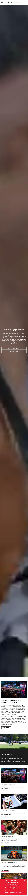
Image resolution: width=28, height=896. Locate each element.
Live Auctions (7, 837)
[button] (25, 2)
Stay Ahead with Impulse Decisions (11, 881)
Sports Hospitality (9, 863)
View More (5, 790)
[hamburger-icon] (3, 2)
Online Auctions (8, 811)
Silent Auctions (8, 785)
